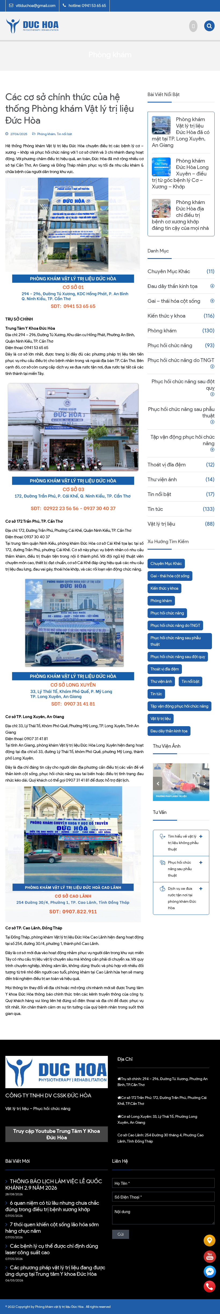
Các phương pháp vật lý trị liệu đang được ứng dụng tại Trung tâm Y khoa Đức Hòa (55, 1270)
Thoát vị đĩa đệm (167, 464)
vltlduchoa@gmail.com (36, 5)
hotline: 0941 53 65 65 (87, 5)
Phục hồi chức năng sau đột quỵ (183, 384)
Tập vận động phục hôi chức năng (183, 440)
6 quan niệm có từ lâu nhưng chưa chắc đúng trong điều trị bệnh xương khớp (52, 1206)
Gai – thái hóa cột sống (174, 301)
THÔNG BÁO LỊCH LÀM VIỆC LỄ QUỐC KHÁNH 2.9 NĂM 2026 (53, 1184)
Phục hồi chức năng (170, 345)
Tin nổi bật (64, 134)
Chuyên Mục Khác (169, 271)
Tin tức (155, 509)
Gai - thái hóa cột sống (170, 576)
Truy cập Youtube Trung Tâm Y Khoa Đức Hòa (56, 1134)
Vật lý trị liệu (161, 524)
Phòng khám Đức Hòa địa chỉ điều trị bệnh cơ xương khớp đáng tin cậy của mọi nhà (180, 215)
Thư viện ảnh (162, 479)
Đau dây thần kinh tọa (172, 286)
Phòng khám (46, 134)
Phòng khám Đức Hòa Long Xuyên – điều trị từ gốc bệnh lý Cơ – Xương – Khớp (180, 173)
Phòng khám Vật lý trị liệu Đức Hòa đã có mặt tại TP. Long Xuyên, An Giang (181, 132)
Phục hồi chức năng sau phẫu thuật (181, 412)
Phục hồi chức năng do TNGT (181, 360)
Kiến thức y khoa (166, 315)
